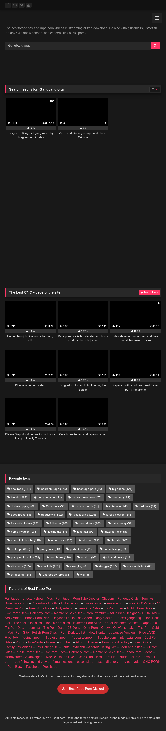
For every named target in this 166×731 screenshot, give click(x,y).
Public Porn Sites (139, 608)
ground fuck (90, 523)
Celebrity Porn (40, 613)
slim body (21, 566)
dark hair (147, 506)
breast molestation (87, 497)
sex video (85, 618)
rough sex (60, 557)
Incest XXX (141, 642)
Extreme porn (70, 603)
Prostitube (50, 666)
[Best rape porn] (83, 19)
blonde (19, 497)
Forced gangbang (128, 618)
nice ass (91, 540)
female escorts (63, 661)
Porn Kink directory (115, 642)
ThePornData (14, 627)
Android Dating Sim (102, 647)
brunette (121, 497)
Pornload (65, 642)
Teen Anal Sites (89, 608)
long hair (85, 531)
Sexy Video (13, 618)
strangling (79, 566)
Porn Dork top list (72, 632)
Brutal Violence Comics (121, 623)
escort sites (85, 661)
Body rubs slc (64, 608)
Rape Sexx (150, 623)
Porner (51, 642)
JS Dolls (74, 627)
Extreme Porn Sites (87, 623)
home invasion (24, 531)
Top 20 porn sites (57, 623)
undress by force (56, 574)
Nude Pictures (130, 657)
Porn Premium (96, 613)
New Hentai (96, 632)
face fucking (84, 514)
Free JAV (11, 637)
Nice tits (120, 540)
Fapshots (32, 666)
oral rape (20, 549)
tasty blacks (103, 618)
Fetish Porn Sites (44, 632)
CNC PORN (152, 661)
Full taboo (12, 598)
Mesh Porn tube (58, 598)
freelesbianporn (57, 637)
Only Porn (90, 627)
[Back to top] (153, 719)
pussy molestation (25, 557)
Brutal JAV (149, 613)
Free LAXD (147, 632)
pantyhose (50, 549)
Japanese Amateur (122, 632)
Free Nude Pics (40, 608)
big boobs (122, 489)
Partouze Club (127, 598)
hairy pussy (122, 523)
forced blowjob (119, 514)
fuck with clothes (25, 523)
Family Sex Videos (18, 647)
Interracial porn (130, 637)
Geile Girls (85, 657)
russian (88, 557)
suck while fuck (139, 566)
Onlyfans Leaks (63, 618)
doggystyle (52, 514)
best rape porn (89, 489)
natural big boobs (26, 540)
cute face (119, 506)
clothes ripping (23, 506)
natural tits (61, 540)
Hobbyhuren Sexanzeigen (24, 657)
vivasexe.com (93, 603)
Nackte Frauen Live (60, 657)
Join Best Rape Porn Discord (83, 688)
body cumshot (50, 497)
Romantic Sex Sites (68, 613)
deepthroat (21, 514)
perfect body (82, 549)
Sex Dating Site (46, 647)
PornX (20, 642)
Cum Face (55, 506)
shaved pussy (119, 557)
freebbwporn (107, 637)
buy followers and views (32, 661)
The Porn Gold (148, 627)
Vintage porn (116, 603)
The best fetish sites (27, 623)
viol (85, 574)
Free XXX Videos (141, 603)
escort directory (107, 661)
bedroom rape (54, 489)
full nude (59, 523)
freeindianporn (32, 637)
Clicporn (108, 598)
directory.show (33, 598)
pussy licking (115, 549)
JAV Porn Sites (16, 613)
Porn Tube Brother (86, 598)
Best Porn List (106, 657)
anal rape (21, 489)
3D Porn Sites (114, 608)
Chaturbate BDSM (44, 603)
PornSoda (35, 642)
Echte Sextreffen (73, 647)
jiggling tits (57, 531)
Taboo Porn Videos (138, 652)
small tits (50, 566)
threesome (21, 574)
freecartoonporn (83, 637)
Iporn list (34, 627)
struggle (108, 566)
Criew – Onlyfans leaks (117, 627)
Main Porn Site (18, 632)
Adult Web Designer (124, 613)
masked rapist (116, 531)
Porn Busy (14, 666)
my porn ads (130, 661)
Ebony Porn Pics (37, 618)
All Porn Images (87, 642)
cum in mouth (87, 506)
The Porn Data (53, 627)
